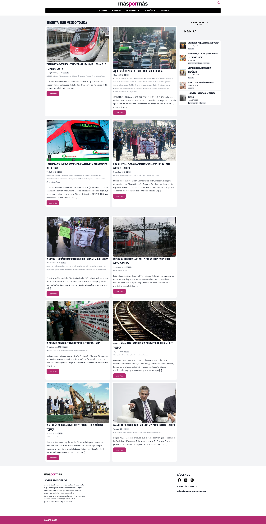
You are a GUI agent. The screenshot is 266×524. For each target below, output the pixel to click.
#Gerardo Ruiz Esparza (54, 175)
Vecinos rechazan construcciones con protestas (73, 343)
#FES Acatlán (159, 82)
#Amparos (155, 78)
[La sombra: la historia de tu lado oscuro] (183, 98)
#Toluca (88, 76)
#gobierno (168, 82)
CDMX (126, 75)
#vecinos (54, 273)
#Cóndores (139, 82)
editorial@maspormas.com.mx (191, 491)
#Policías (116, 88)
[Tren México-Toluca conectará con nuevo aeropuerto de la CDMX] (78, 140)
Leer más (53, 93)
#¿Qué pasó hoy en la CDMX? (123, 78)
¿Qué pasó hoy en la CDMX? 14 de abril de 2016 (138, 71)
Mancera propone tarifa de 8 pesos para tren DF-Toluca (144, 425)
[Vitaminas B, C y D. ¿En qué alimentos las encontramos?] (183, 58)
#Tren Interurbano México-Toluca (84, 269)
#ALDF (115, 175)
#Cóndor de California (126, 82)
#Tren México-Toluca (98, 76)
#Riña (140, 88)
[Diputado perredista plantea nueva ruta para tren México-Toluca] (144, 237)
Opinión (148, 10)
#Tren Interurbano (67, 350)
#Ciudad (55, 76)
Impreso (164, 10)
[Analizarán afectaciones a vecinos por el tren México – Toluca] (144, 321)
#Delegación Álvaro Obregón (128, 175)
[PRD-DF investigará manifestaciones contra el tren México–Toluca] (144, 140)
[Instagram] (192, 480)
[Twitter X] (186, 480)
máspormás (50, 520)
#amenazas (148, 78)
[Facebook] (179, 480)
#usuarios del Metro (164, 88)
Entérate (66, 73)
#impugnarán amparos (120, 85)
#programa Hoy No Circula (129, 88)
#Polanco (50, 350)
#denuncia (151, 82)
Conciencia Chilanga (195, 63)
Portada (116, 10)
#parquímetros (60, 269)
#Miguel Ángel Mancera (125, 432)
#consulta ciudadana (58, 266)
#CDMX (49, 76)
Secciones (131, 10)
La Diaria (102, 10)
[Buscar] (219, 2)
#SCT (101, 175)
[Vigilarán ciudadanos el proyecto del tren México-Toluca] (78, 403)
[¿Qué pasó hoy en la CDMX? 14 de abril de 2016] (144, 48)
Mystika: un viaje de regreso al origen (203, 42)
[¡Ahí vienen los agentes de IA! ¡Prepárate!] (183, 72)
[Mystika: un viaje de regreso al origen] (183, 45)
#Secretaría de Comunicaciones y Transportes (62, 179)
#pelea (168, 85)
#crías (145, 82)
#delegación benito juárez (95, 266)
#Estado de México (78, 76)
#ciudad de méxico (65, 76)
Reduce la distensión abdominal (201, 82)
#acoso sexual (139, 78)
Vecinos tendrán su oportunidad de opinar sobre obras (77, 259)
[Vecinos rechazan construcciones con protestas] (78, 321)
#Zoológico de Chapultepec (128, 92)
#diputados (50, 269)
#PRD (141, 175)
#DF (105, 266)
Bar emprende (193, 103)
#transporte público (140, 432)
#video (115, 92)
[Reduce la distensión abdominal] (183, 85)
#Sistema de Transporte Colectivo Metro (91, 179)
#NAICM (132, 85)
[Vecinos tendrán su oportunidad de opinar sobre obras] (78, 237)
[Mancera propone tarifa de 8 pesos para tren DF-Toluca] (144, 403)
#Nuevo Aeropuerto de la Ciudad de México (150, 85)
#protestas (68, 269)
